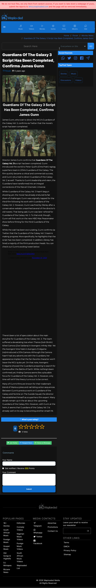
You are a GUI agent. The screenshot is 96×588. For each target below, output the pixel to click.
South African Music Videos (20, 557)
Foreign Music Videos (20, 546)
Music (73, 73)
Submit (29, 489)
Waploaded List (22, 566)
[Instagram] (75, 58)
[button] (4, 27)
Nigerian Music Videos (20, 537)
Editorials (21, 523)
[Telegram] (88, 58)
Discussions (66, 80)
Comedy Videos (20, 528)
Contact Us (53, 531)
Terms (66, 542)
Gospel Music (6, 547)
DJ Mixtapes (7, 564)
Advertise (52, 523)
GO (90, 46)
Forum (8, 71)
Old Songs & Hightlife (7, 556)
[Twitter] (69, 58)
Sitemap (67, 554)
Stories (64, 73)
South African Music (6, 533)
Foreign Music (6, 540)
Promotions (53, 527)
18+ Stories (6, 524)
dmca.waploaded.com (38, 6)
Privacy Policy (70, 550)
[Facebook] (82, 58)
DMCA (66, 546)
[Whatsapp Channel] (63, 58)
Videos (78, 80)
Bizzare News (6, 570)
